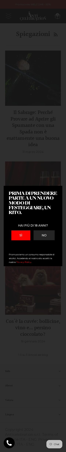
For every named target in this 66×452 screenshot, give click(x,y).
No (44, 235)
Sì (20, 235)
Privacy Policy (23, 262)
